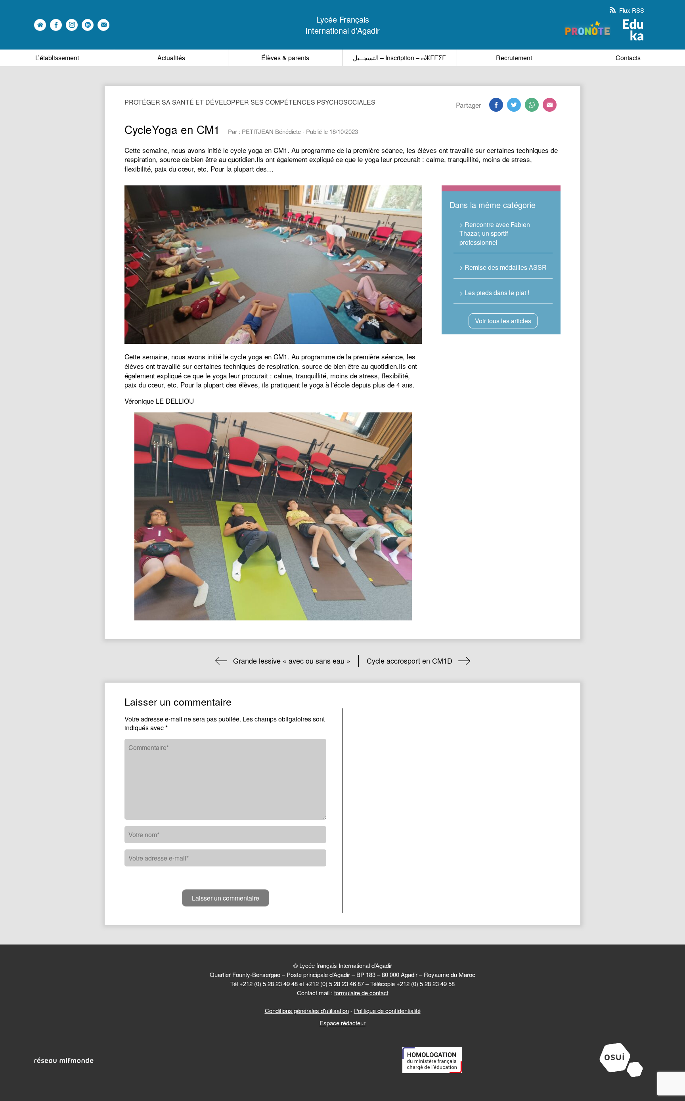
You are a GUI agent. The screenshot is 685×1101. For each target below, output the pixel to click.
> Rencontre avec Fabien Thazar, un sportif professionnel (494, 233)
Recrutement (514, 57)
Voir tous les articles (503, 320)
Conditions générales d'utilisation (307, 1010)
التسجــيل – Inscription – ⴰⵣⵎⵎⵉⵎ (399, 57)
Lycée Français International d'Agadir (342, 25)
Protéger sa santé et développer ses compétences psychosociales (249, 102)
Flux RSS (631, 10)
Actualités (171, 57)
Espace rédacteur (342, 1023)
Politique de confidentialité (387, 1010)
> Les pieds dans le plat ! (494, 292)
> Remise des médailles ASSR (503, 267)
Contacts (628, 57)
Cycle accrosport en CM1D (409, 660)
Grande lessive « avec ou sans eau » (291, 660)
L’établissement (57, 57)
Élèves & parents (285, 57)
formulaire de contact (361, 992)
